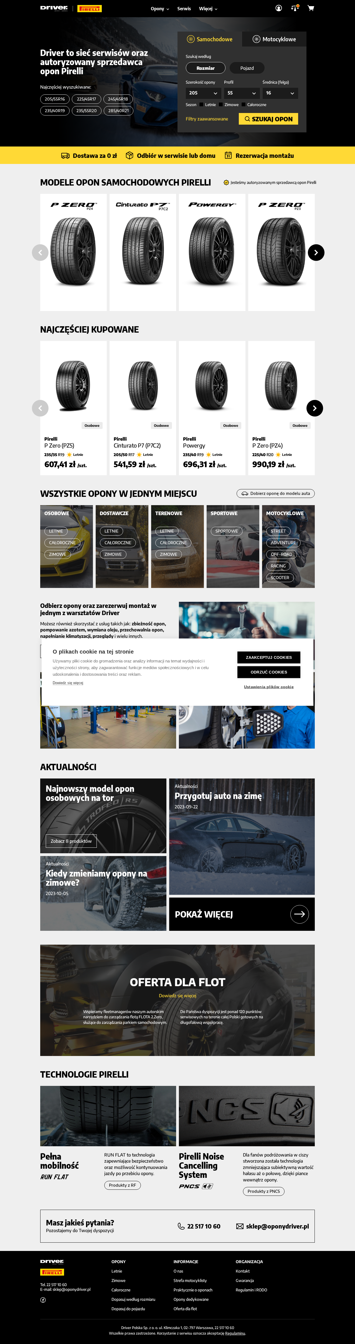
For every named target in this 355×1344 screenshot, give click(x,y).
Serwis (184, 8)
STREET (278, 531)
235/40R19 (55, 110)
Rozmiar (206, 68)
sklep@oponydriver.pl (277, 1226)
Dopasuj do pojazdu (128, 1309)
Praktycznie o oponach (193, 1290)
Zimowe (232, 104)
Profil (228, 82)
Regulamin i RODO (251, 1290)
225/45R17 (86, 99)
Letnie (210, 104)
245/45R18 (118, 99)
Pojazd (247, 68)
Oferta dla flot (185, 1309)
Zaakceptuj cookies (269, 657)
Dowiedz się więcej (68, 682)
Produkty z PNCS (264, 1191)
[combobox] (203, 93)
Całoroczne (256, 104)
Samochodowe (214, 38)
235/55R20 (87, 110)
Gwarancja (245, 1281)
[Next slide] (316, 252)
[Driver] (56, 8)
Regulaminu (235, 1333)
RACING (278, 566)
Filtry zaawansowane (207, 119)
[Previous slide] (40, 252)
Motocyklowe (279, 38)
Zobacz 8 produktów (71, 841)
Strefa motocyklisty (190, 1281)
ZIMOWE (57, 554)
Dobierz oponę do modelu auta (280, 493)
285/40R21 (118, 110)
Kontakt (243, 1271)
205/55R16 (55, 99)
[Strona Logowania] (279, 8)
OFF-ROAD (281, 554)
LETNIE (56, 531)
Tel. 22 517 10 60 (53, 1284)
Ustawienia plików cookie (269, 687)
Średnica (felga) (276, 82)
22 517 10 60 (203, 1226)
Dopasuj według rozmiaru (133, 1299)
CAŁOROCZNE (62, 542)
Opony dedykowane (191, 1299)
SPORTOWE (226, 531)
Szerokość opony (200, 82)
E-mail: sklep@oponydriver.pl (65, 1289)
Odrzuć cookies (269, 672)
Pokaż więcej (204, 914)
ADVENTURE (283, 542)
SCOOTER (280, 577)
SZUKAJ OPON (272, 119)
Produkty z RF (122, 1185)
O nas (178, 1271)
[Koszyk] (311, 8)
